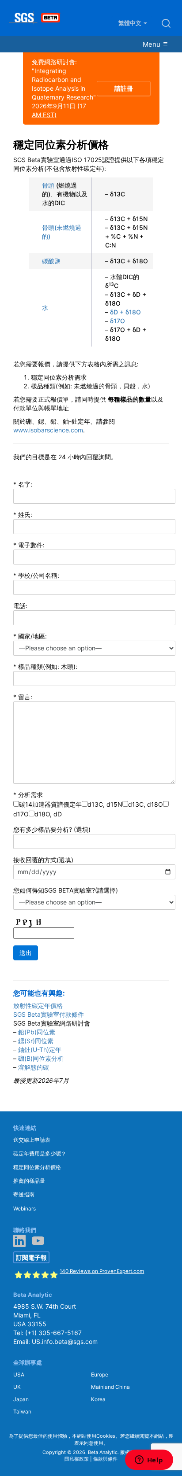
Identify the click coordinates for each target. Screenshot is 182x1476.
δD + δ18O (125, 312)
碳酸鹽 (51, 261)
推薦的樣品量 (29, 1180)
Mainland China (110, 1387)
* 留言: (22, 697)
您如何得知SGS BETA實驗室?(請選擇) (65, 890)
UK (17, 1387)
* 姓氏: (22, 514)
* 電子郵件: (29, 545)
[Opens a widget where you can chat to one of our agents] (149, 1461)
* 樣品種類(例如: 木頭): (45, 666)
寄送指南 (23, 1194)
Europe (99, 1374)
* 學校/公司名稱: (36, 575)
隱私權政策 (76, 1459)
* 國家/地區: (30, 636)
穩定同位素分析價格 (37, 1167)
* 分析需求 (28, 794)
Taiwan (22, 1411)
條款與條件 (105, 1459)
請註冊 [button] (123, 88)
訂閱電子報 (31, 1257)
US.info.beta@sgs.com (65, 1341)
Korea (98, 1399)
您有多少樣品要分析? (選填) (52, 829)
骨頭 (48, 185)
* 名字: (22, 484)
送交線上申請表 (31, 1140)
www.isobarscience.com (48, 430)
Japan (21, 1399)
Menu (152, 44)
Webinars (24, 1208)
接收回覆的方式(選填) (43, 859)
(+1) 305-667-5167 (53, 1332)
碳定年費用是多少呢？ (39, 1153)
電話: (20, 605)
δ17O (117, 321)
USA (18, 1374)
